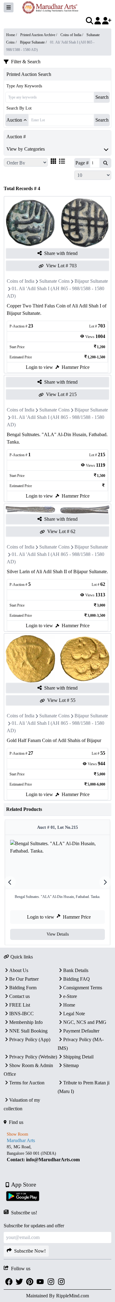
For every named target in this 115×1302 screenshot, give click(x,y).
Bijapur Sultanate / (34, 42)
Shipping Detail (78, 1056)
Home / (12, 35)
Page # (82, 162)
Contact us (19, 996)
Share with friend (61, 253)
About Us (18, 970)
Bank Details (75, 970)
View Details (58, 934)
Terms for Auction (26, 1082)
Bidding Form (22, 987)
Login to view (39, 367)
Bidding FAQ (76, 979)
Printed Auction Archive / (39, 35)
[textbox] (57, 1153)
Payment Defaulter (81, 1030)
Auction (14, 120)
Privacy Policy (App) (29, 1039)
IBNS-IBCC (21, 1013)
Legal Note (74, 1013)
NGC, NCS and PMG (84, 1022)
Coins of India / (72, 35)
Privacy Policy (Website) (33, 1056)
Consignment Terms (82, 987)
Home (69, 1005)
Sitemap (71, 1065)
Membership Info (26, 1022)
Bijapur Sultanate (91, 281)
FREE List (19, 1005)
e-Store (70, 996)
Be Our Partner (24, 979)
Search (102, 97)
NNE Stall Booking (28, 1030)
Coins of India (20, 281)
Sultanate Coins (54, 281)
